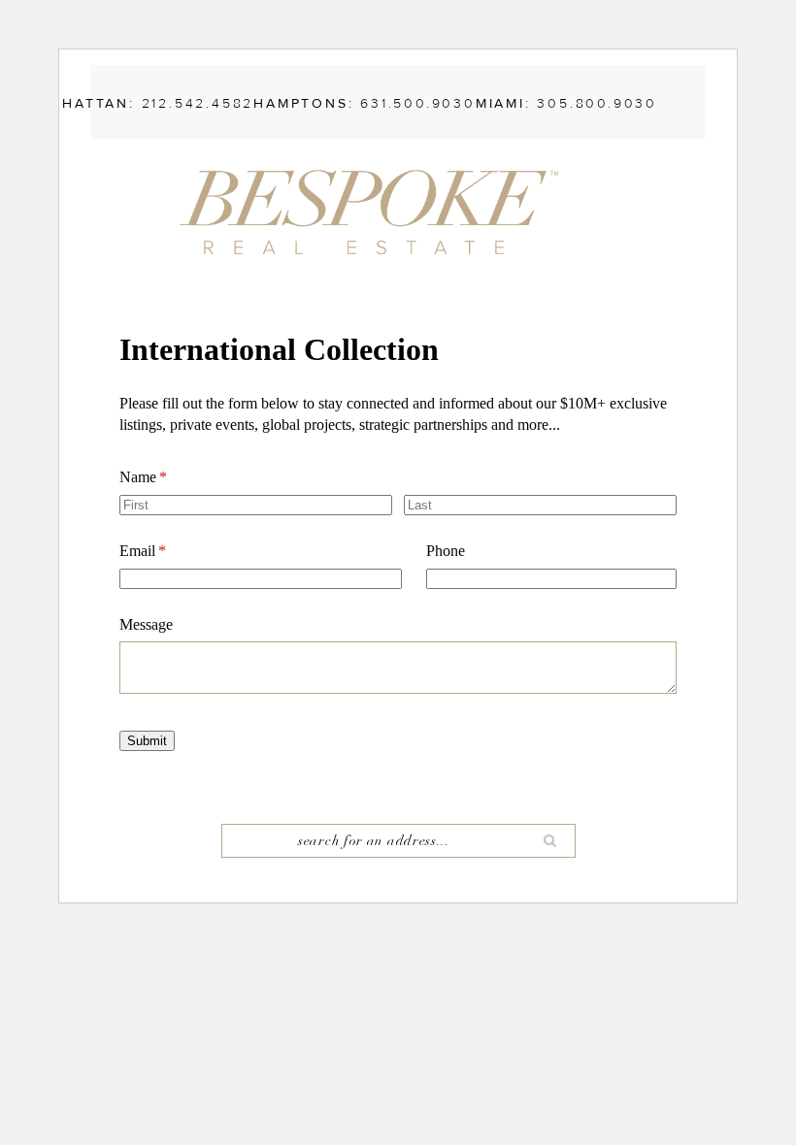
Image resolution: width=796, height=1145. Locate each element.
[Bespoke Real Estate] (379, 211)
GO (550, 841)
